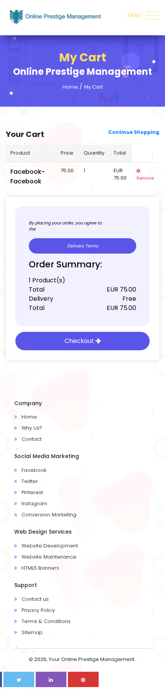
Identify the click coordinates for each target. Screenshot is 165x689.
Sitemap (31, 632)
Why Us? (31, 428)
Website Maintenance (48, 556)
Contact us (34, 599)
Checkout (80, 340)
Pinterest (31, 492)
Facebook (33, 470)
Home (70, 87)
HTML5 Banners (39, 568)
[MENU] (153, 19)
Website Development (49, 545)
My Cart (93, 87)
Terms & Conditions (45, 621)
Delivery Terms (82, 246)
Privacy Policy (37, 610)
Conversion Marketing (48, 514)
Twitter (29, 481)
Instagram (33, 503)
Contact (30, 439)
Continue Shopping (133, 132)
